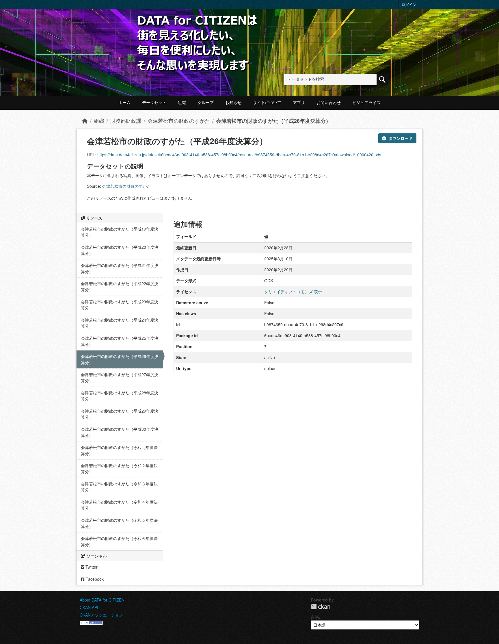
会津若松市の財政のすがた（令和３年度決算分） (119, 487)
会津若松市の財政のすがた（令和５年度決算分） (119, 523)
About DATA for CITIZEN (102, 600)
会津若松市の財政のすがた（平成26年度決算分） (273, 120)
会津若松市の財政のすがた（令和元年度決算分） (119, 450)
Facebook (94, 579)
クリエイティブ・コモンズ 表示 (293, 291)
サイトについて (267, 102)
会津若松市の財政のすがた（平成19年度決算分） (119, 232)
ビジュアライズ (366, 102)
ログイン (408, 4)
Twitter (91, 567)
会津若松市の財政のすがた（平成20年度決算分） (119, 250)
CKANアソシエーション (101, 615)
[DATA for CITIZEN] (197, 24)
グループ (206, 102)
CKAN (320, 607)
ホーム (124, 102)
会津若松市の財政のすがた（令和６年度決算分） (119, 541)
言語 (315, 617)
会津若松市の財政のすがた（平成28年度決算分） (119, 396)
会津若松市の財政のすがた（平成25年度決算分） (119, 341)
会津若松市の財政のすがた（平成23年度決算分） (119, 305)
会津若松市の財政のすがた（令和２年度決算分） (119, 468)
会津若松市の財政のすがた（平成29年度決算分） (119, 414)
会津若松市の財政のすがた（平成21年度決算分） (119, 268)
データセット (154, 102)
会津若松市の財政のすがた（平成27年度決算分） (119, 377)
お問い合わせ (328, 102)
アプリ (299, 102)
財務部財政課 (125, 120)
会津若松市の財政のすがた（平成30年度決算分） (119, 432)
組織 (182, 102)
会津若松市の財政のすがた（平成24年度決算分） (119, 323)
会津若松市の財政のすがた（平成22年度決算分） (119, 286)
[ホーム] (85, 120)
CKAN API (89, 607)
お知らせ (233, 102)
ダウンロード (400, 138)
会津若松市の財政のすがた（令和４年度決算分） (119, 505)
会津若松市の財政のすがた (179, 120)
